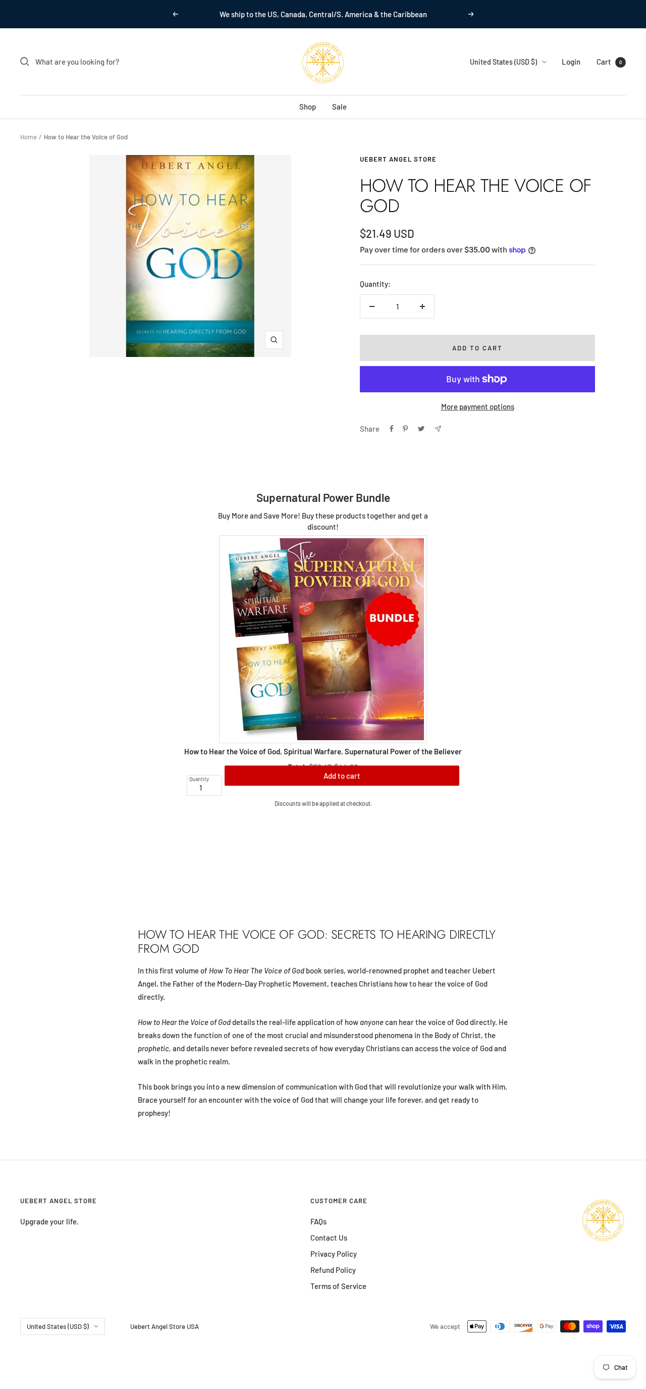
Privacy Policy (333, 1253)
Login (571, 61)
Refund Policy (333, 1269)
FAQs (318, 1221)
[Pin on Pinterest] (405, 428)
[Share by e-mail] (438, 429)
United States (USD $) (503, 62)
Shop (307, 106)
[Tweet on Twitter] (421, 428)
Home (28, 137)
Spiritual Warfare (312, 751)
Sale (339, 106)
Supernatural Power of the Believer (403, 751)
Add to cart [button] (342, 785)
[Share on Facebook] (392, 428)
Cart (609, 61)
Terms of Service (338, 1286)
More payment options (477, 406)
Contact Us (328, 1237)
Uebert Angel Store (398, 159)
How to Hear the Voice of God (232, 751)
